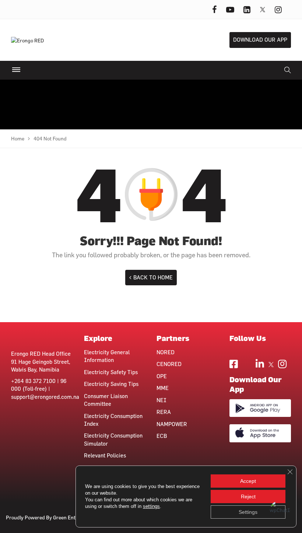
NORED (166, 352)
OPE (162, 376)
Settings (248, 512)
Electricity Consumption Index (113, 420)
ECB (162, 436)
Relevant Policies (105, 455)
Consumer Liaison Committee (106, 400)
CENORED (169, 364)
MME (163, 388)
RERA (164, 412)
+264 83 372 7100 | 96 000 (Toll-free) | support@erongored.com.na (45, 389)
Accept (248, 481)
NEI (161, 400)
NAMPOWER (172, 424)
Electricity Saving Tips (111, 384)
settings (151, 506)
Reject (248, 496)
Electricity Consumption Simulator (113, 439)
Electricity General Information (107, 356)
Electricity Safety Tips (111, 372)
